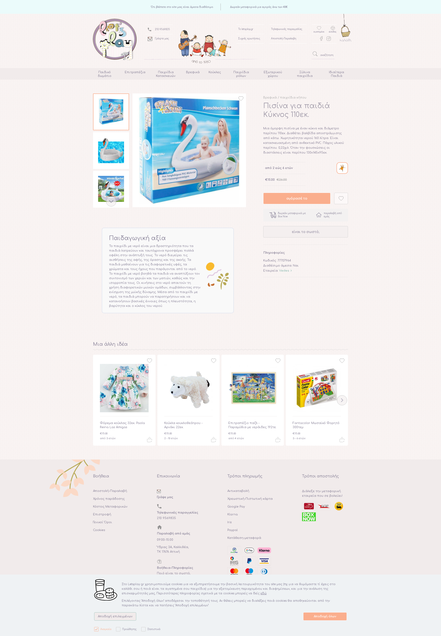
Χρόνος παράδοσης (109, 498)
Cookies (99, 530)
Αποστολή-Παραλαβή (110, 491)
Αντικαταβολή (238, 491)
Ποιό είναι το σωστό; (173, 573)
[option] (111, 112)
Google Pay (236, 506)
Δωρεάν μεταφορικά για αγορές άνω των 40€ (259, 7)
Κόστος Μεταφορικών (110, 506)
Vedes (284, 270)
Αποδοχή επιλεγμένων (115, 616)
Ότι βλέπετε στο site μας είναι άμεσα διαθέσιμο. (182, 7)
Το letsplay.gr (245, 29)
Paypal (232, 530)
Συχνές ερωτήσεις (249, 38)
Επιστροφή (102, 514)
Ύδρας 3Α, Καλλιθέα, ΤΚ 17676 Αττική (173, 549)
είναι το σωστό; (305, 232)
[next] (111, 201)
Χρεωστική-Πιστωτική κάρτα (250, 498)
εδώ (263, 593)
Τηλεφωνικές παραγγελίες (286, 29)
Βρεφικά (270, 97)
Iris (229, 522)
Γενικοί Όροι (102, 522)
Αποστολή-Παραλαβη (283, 38)
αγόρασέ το (296, 198)
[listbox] (111, 151)
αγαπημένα (319, 32)
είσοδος (332, 32)
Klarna (232, 514)
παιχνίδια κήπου (293, 97)
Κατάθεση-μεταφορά (244, 538)
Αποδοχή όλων (325, 616)
